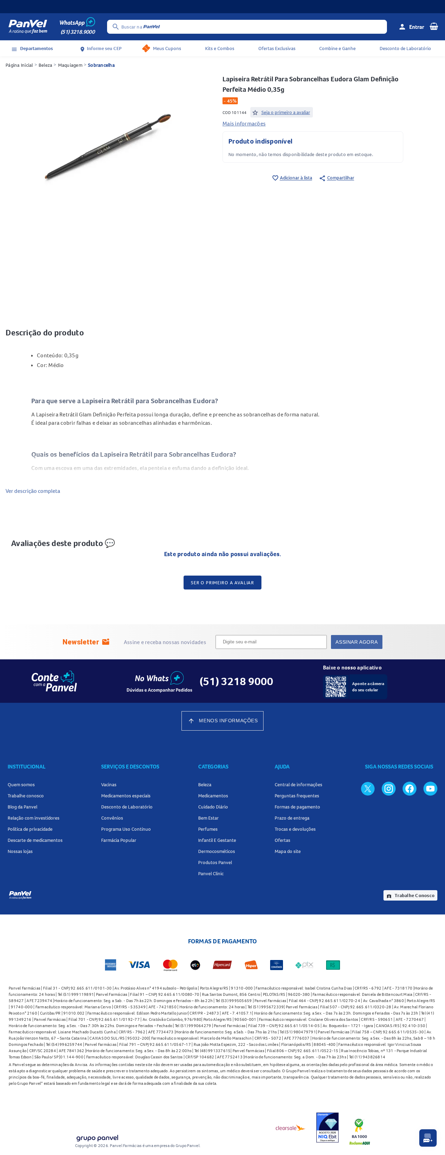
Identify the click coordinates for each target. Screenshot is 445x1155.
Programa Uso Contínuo (126, 829)
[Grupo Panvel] (97, 1137)
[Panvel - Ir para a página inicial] (28, 27)
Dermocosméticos (216, 851)
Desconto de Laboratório (405, 48)
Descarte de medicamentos (35, 840)
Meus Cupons (167, 48)
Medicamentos (213, 795)
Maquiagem (70, 65)
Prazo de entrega (292, 818)
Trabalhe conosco (26, 795)
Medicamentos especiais (126, 795)
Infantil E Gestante (217, 840)
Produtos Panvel (215, 862)
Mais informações (244, 123)
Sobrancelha (101, 65)
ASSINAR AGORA (356, 642)
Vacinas (108, 784)
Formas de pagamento (297, 807)
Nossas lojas (20, 851)
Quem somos (21, 784)
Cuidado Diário (213, 807)
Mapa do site (288, 851)
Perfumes (208, 829)
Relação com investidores (33, 818)
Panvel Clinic (211, 873)
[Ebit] (327, 1127)
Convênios (112, 818)
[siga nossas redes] (368, 788)
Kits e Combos (219, 48)
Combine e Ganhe (337, 48)
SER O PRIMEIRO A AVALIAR (222, 582)
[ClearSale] (291, 1127)
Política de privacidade (30, 829)
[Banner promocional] (222, 6)
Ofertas (282, 840)
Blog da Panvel (22, 807)
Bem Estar (208, 818)
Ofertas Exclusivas (277, 48)
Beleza (45, 65)
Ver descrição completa (33, 490)
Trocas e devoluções (295, 829)
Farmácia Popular (118, 840)
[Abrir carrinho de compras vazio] (434, 26)
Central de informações (298, 784)
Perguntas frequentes (297, 795)
